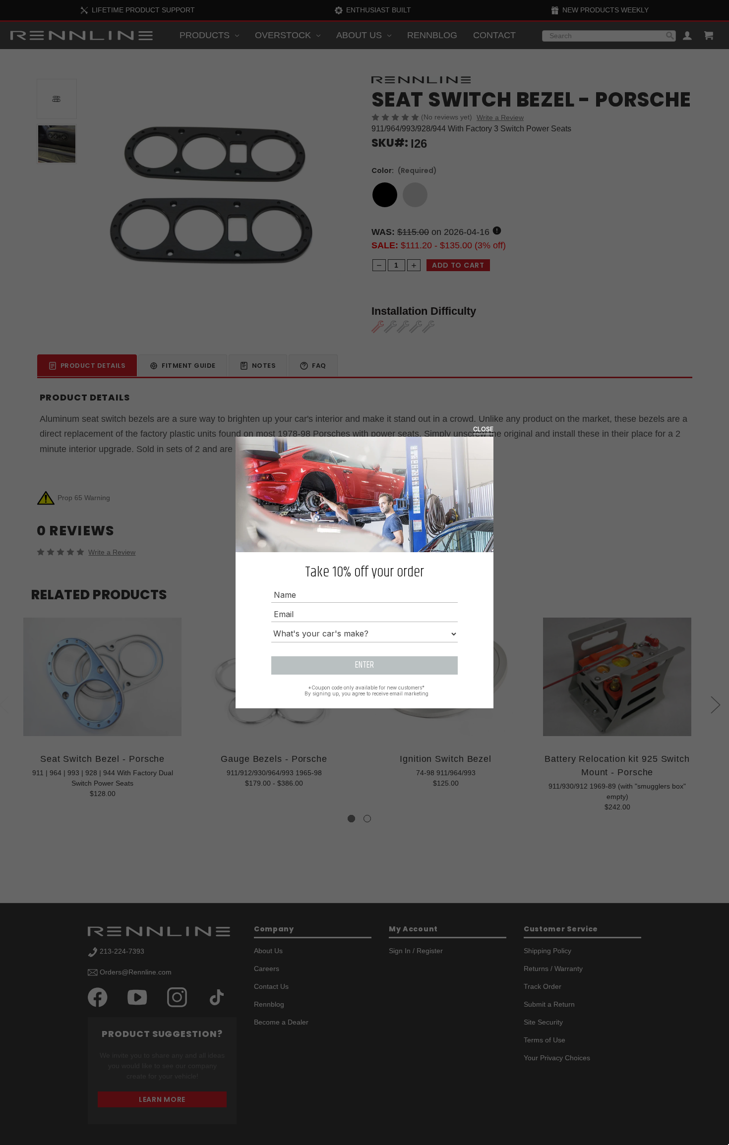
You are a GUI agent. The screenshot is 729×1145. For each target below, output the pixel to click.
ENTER (364, 665)
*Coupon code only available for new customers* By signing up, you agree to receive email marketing (366, 690)
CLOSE (483, 429)
